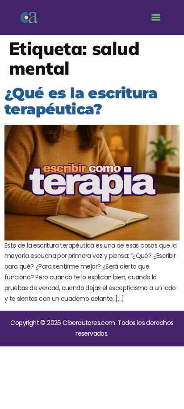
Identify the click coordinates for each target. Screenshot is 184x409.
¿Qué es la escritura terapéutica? (80, 101)
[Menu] (156, 17)
